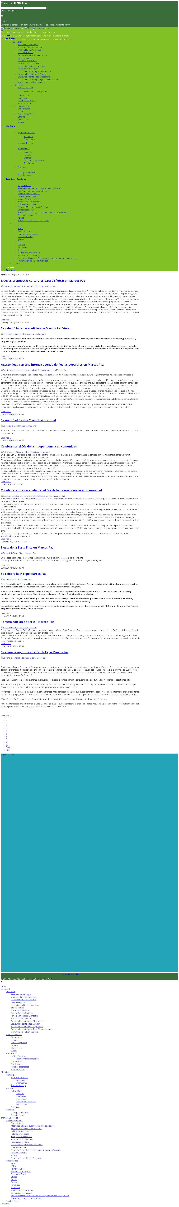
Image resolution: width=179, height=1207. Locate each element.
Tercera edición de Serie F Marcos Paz (27, 622)
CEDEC (21, 242)
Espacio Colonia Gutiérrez (29, 63)
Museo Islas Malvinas (27, 60)
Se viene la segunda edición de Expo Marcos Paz (34, 652)
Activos (21, 217)
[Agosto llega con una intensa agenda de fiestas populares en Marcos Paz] (34, 370)
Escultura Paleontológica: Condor (32, 74)
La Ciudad (10, 38)
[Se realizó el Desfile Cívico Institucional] (18, 426)
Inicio (8, 35)
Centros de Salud (25, 236)
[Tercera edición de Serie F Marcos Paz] (19, 627)
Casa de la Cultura (25, 52)
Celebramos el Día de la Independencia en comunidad (39, 446)
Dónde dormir (24, 95)
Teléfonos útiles (24, 231)
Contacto (10, 270)
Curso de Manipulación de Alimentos (33, 207)
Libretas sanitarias (26, 209)
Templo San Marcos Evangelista (31, 66)
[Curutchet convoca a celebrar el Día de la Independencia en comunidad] (33, 496)
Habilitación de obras (27, 196)
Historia (21, 111)
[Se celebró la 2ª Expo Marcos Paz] (16, 579)
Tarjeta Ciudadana (25, 215)
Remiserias (22, 250)
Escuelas (21, 244)
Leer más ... (6, 319)
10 (7, 744)
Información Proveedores (29, 201)
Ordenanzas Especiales (34, 160)
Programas (22, 167)
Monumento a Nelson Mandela (31, 82)
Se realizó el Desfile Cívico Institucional (28, 420)
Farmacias (22, 247)
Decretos (28, 152)
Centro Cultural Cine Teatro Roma (32, 55)
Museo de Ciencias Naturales (30, 47)
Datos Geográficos (26, 114)
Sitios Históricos (25, 103)
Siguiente (10, 747)
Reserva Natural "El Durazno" (30, 50)
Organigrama (29, 139)
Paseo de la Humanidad (28, 68)
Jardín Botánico (24, 58)
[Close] (2, 981)
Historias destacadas (27, 100)
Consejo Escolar (25, 175)
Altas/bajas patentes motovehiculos (33, 191)
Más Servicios (12, 1160)
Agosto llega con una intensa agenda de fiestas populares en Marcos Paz (52, 364)
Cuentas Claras (19, 263)
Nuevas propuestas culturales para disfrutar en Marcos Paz (43, 280)
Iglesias (21, 239)
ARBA (20, 228)
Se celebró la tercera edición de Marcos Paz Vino (35, 328)
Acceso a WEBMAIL (71, 974)
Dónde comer (24, 98)
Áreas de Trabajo (25, 143)
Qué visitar (17, 42)
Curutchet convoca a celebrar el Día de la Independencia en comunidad (51, 490)
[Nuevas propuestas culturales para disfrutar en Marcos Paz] (28, 286)
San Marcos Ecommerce (28, 255)
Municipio (10, 126)
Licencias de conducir (27, 204)
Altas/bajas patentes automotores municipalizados (39, 188)
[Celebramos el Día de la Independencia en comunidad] (25, 452)
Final (8, 750)
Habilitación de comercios (29, 193)
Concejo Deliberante (26, 172)
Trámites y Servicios (16, 179)
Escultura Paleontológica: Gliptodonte (34, 76)
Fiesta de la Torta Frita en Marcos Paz (27, 547)
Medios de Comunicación (29, 252)
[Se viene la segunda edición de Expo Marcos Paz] (23, 658)
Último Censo (23, 119)
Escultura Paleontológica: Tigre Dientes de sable (38, 79)
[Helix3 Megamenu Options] (2, 30)
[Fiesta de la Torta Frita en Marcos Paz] (18, 553)
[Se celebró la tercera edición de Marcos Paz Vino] (23, 334)
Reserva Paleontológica (28, 44)
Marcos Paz (18, 84)
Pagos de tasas (24, 185)
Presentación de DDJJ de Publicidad (33, 260)
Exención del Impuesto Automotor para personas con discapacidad (47, 258)
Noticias (10, 267)
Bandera (21, 116)
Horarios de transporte (28, 234)
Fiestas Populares (25, 87)
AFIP (20, 226)
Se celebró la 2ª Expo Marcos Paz (23, 574)
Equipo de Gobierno (26, 132)
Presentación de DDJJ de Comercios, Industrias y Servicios (43, 212)
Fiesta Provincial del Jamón (35, 91)
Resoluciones (29, 163)
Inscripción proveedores (28, 199)
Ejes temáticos (24, 108)
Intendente (28, 136)
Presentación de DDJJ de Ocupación (33, 220)
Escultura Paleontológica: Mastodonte (34, 71)
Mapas (21, 122)
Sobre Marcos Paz (21, 106)
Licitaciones (29, 155)
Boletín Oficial (23, 148)
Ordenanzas (29, 157)
